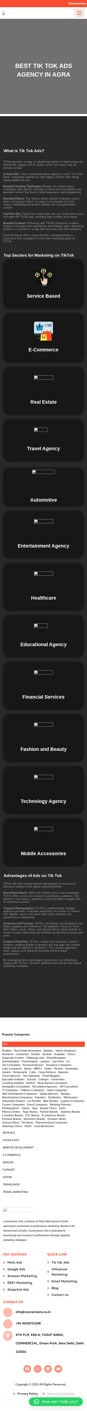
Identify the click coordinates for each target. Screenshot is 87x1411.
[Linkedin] (48, 1369)
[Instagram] (37, 1369)
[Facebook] (27, 1369)
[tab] (43, 1044)
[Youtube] (58, 1369)
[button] (56, 1401)
